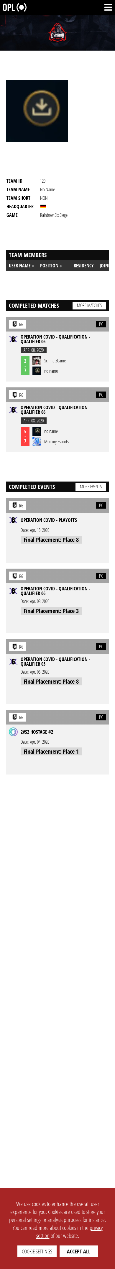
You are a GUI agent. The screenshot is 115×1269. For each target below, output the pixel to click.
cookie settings (37, 1251)
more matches (89, 305)
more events (91, 486)
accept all (78, 1251)
